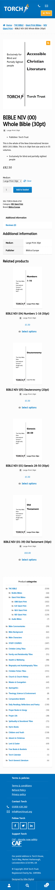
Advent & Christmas (17, 738)
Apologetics (13, 688)
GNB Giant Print (20, 602)
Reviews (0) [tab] (11, 225)
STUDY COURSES (15, 643)
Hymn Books (14, 727)
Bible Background (16, 632)
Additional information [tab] (16, 217)
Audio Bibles (16, 619)
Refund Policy (19, 790)
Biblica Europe (14, 207)
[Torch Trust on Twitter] (23, 825)
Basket (42, 883)
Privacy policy (19, 794)
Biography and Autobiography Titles (23, 666)
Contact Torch (19, 801)
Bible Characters (15, 638)
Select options (29, 331)
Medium (6, 177)
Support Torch (19, 833)
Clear (29, 181)
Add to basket (22, 190)
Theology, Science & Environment (22, 693)
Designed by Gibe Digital (23, 879)
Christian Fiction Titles (17, 671)
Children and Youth (16, 732)
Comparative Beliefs (17, 699)
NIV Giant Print (17, 204)
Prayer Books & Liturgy (18, 710)
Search (27, 885)
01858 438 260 (40, 6)
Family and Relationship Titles (21, 654)
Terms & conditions (22, 785)
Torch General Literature (18, 760)
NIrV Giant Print (20, 610)
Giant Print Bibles (33, 25)
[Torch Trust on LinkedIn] (31, 825)
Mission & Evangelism (17, 682)
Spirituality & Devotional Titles (21, 721)
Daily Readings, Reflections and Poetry (24, 705)
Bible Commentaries (17, 626)
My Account (9, 885)
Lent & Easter (14, 744)
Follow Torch (18, 818)
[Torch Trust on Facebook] (15, 825)
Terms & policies (20, 778)
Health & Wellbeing (16, 660)
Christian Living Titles (17, 649)
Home (9, 25)
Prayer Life (13, 716)
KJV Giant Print (20, 606)
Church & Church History (18, 677)
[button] (48, 43)
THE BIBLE (19, 25)
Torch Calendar (15, 755)
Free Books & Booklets (18, 749)
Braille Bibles (17, 593)
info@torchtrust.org (47, 6)
